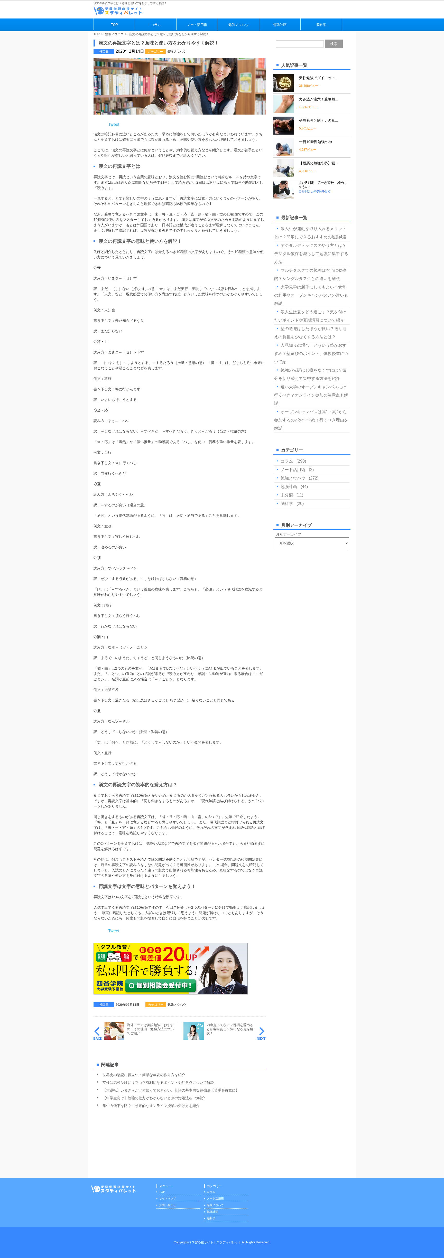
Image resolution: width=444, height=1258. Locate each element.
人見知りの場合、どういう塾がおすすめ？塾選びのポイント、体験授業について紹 (311, 353)
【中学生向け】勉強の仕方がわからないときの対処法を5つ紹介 (154, 1098)
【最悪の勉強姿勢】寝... (318, 163)
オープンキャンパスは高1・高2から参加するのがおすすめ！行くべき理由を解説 (311, 420)
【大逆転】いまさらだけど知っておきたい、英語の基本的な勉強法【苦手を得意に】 (171, 1090)
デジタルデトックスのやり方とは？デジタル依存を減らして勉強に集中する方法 (311, 253)
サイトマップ (167, 1198)
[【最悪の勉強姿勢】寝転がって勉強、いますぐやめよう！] (283, 175)
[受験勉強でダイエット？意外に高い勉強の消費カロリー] (283, 90)
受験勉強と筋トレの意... (318, 120)
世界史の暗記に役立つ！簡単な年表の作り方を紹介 (144, 1075)
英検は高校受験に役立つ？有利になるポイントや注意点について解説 (158, 1083)
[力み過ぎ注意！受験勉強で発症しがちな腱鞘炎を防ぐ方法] (283, 111)
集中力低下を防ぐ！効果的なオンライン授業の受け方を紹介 (151, 1106)
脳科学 (321, 25)
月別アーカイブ (288, 534)
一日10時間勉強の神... (317, 142)
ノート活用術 (197, 25)
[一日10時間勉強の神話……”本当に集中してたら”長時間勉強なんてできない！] (283, 154)
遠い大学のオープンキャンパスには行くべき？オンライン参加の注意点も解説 (311, 395)
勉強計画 (279, 25)
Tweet (113, 124)
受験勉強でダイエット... (318, 78)
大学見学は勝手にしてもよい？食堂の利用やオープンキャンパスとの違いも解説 (311, 295)
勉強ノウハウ (238, 25)
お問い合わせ (167, 1205)
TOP (114, 25)
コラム (156, 25)
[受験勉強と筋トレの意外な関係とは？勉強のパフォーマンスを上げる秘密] (283, 132)
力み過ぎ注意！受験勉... (318, 99)
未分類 (287, 495)
